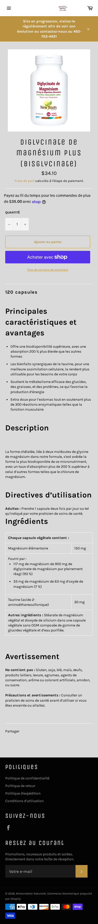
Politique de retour (20, 786)
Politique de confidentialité (27, 778)
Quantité (12, 212)
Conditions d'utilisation (24, 801)
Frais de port (24, 181)
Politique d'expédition (23, 793)
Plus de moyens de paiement (47, 269)
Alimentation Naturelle (31, 893)
